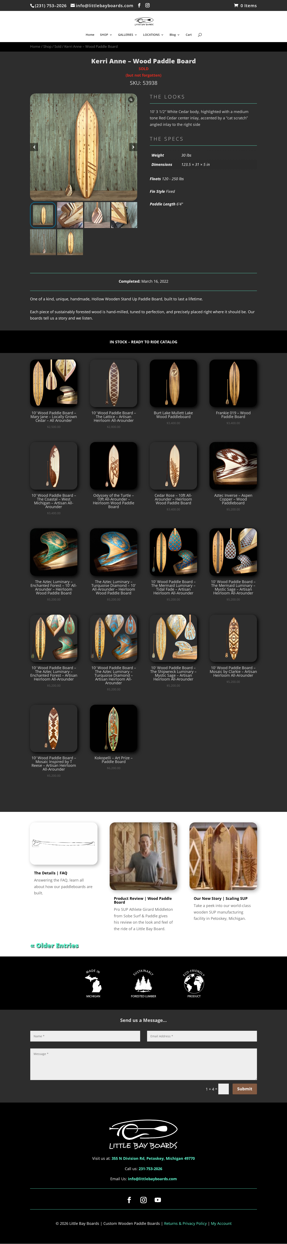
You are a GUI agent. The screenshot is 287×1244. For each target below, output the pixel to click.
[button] (133, 147)
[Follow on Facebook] (129, 1200)
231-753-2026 (150, 1168)
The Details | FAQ (50, 872)
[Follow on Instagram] (143, 1200)
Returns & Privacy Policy (185, 1223)
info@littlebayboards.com (152, 1178)
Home (90, 35)
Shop (47, 46)
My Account (221, 1223)
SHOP (104, 35)
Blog (173, 35)
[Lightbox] (131, 99)
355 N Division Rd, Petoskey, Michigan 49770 (153, 1158)
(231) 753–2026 (51, 5)
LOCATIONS (151, 35)
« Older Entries (54, 945)
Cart (189, 35)
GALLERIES (125, 35)
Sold (57, 46)
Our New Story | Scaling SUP (221, 898)
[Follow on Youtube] (157, 1200)
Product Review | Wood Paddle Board (143, 900)
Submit (244, 1089)
